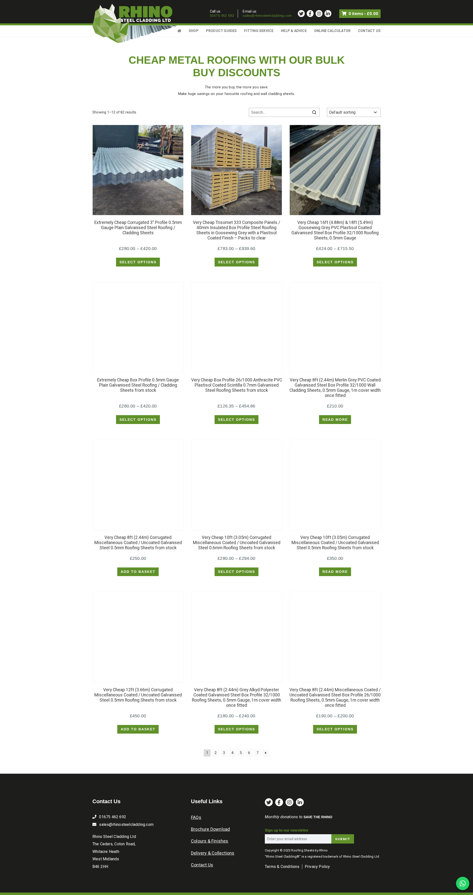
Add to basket (138, 572)
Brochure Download (210, 829)
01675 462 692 (222, 15)
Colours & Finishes (209, 841)
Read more (335, 420)
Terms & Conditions (282, 866)
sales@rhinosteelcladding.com (267, 15)
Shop (194, 31)
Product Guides (221, 31)
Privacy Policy (317, 866)
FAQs (196, 817)
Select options (137, 262)
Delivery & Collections (212, 853)
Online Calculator (332, 31)
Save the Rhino (318, 817)
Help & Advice (294, 31)
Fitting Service (258, 31)
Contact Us (369, 31)
